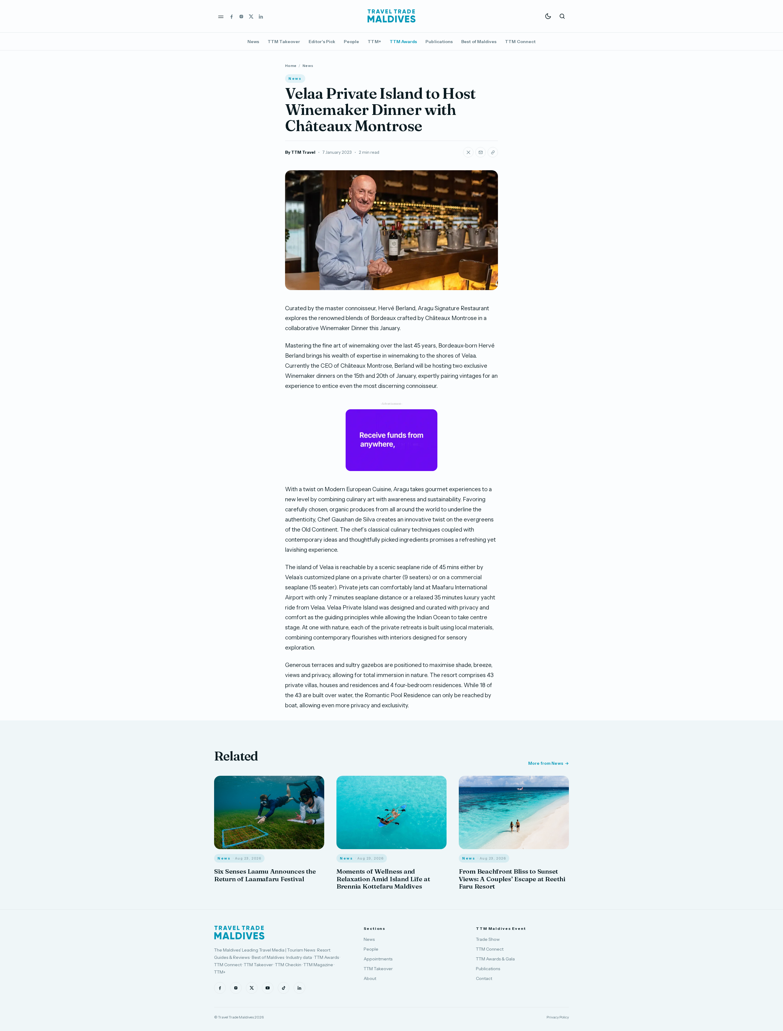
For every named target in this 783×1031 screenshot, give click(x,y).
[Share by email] (480, 152)
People (351, 41)
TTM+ (374, 41)
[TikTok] (283, 988)
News (253, 41)
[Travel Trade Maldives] (239, 933)
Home (290, 65)
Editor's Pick (322, 41)
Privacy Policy (558, 1017)
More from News (545, 763)
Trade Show (488, 939)
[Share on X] (468, 152)
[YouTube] (267, 988)
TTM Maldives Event (501, 928)
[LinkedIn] (261, 16)
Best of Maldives (478, 41)
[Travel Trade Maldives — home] (391, 16)
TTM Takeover (284, 41)
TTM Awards (403, 41)
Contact (484, 978)
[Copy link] (493, 152)
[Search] (562, 16)
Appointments (378, 959)
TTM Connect (520, 41)
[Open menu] (221, 16)
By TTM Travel (300, 152)
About (370, 978)
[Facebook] (231, 16)
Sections (374, 928)
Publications (439, 41)
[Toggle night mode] (548, 16)
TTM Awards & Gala (495, 959)
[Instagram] (241, 16)
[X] (251, 16)
